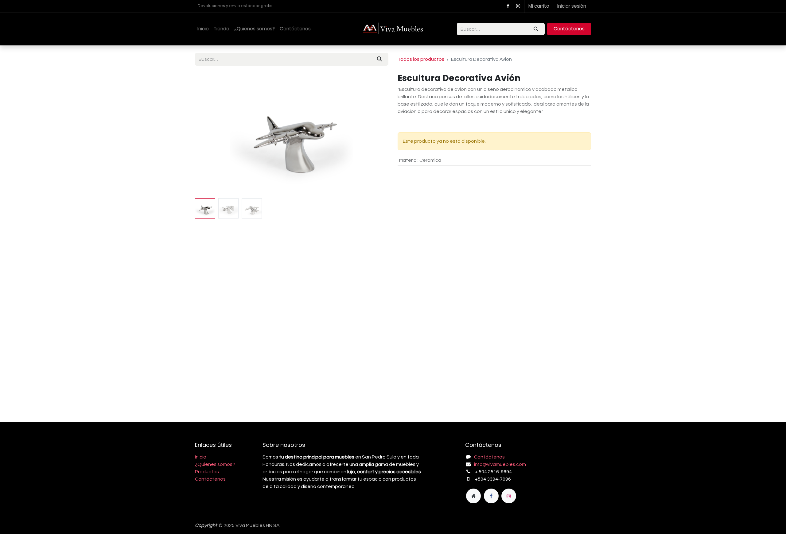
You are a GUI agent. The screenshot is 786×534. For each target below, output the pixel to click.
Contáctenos (569, 28)
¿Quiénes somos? (215, 464)
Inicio (200, 457)
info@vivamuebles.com (500, 464)
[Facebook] (507, 6)
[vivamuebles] (473, 496)
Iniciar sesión (571, 6)
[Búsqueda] (536, 29)
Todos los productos (421, 59)
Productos (207, 471)
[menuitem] (203, 29)
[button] (209, 134)
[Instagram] (518, 6)
